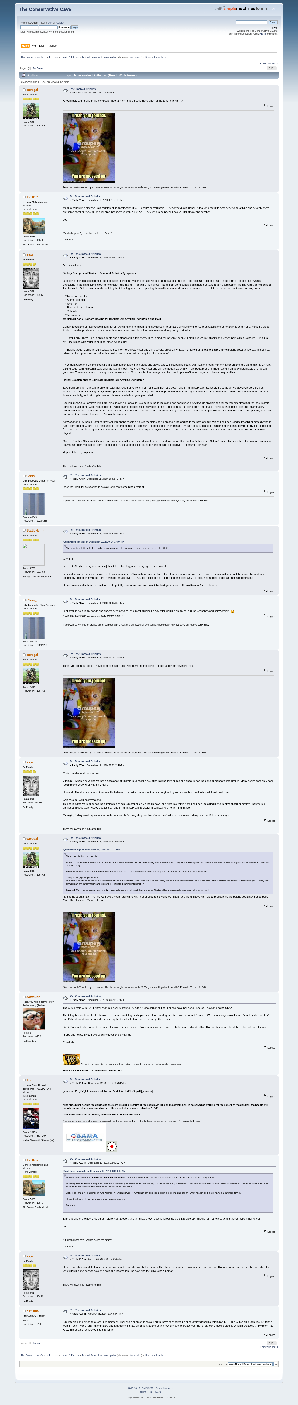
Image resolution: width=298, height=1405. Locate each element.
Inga (29, 254)
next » (275, 63)
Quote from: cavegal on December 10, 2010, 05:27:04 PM (93, 542)
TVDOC (32, 197)
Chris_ (31, 476)
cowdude (33, 997)
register (60, 22)
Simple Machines (164, 1388)
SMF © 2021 (148, 1388)
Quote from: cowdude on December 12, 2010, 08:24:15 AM (94, 1171)
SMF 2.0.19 (134, 1388)
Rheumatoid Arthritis (83, 89)
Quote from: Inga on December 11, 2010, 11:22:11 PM (91, 850)
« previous (265, 63)
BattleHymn (35, 530)
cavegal (32, 90)
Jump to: (223, 1364)
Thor (30, 1080)
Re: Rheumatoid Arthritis (85, 196)
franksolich (135, 57)
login (50, 22)
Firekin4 (32, 1311)
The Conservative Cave (45, 9)
